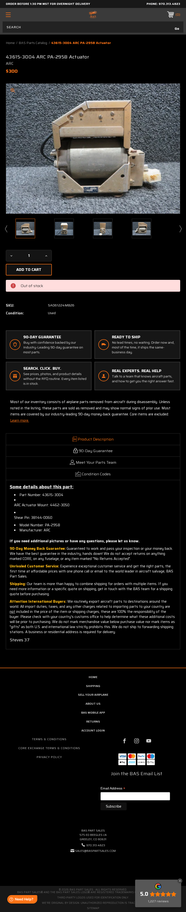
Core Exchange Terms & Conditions (49, 748)
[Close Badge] (180, 880)
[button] (93, 865)
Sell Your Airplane (93, 694)
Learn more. (19, 420)
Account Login (93, 730)
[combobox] (93, 27)
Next (180, 228)
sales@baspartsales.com (95, 850)
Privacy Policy (49, 757)
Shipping (93, 686)
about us (93, 703)
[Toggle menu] (23, 14)
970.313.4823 (169, 3)
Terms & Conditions (49, 739)
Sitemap (93, 908)
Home (93, 677)
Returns (93, 721)
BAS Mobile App (93, 712)
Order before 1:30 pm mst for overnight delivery (48, 3)
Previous (5, 228)
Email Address (113, 788)
